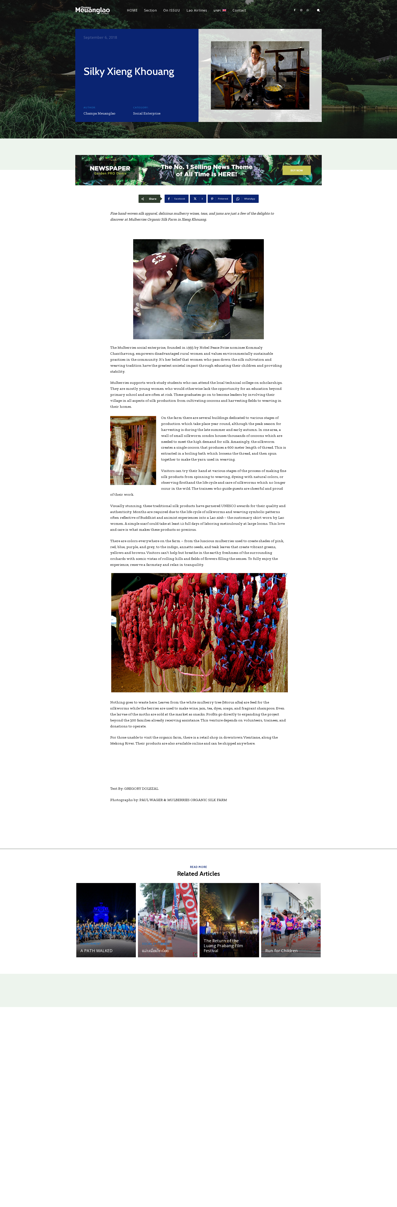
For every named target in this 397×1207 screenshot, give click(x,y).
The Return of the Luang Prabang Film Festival (223, 945)
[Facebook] (294, 10)
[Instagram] (301, 10)
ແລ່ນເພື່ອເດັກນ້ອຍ (155, 950)
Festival (210, 934)
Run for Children (281, 950)
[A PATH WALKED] (106, 920)
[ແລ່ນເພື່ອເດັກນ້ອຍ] (167, 920)
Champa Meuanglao (99, 113)
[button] (318, 10)
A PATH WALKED (96, 950)
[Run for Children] (291, 920)
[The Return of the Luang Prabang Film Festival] (229, 920)
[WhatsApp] (307, 10)
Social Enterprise (146, 113)
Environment (90, 943)
